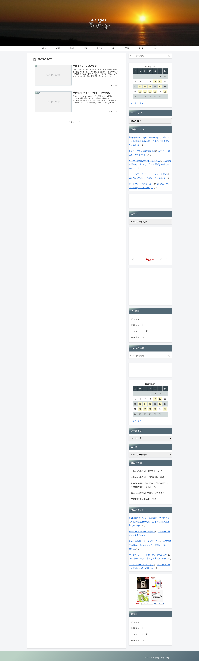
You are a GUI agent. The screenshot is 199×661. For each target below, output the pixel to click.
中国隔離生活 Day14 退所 (143, 499)
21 (145, 91)
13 (140, 86)
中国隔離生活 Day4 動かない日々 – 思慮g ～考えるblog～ (150, 164)
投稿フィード (137, 325)
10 (160, 81)
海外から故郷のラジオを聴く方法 (144, 161)
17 (160, 86)
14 (145, 86)
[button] (169, 56)
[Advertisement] (77, 140)
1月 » (140, 103)
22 (150, 91)
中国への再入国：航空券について (146, 471)
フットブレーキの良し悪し (141, 184)
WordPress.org (138, 337)
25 (165, 91)
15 (150, 86)
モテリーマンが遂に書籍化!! (142, 151)
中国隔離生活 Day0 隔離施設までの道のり (149, 137)
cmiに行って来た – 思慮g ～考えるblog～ (148, 178)
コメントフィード (139, 331)
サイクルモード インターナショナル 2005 (148, 174)
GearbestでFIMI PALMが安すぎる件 (147, 493)
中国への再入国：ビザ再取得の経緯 (147, 477)
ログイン (135, 319)
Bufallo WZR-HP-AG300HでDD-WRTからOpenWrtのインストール (149, 485)
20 (140, 91)
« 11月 (134, 103)
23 (155, 91)
